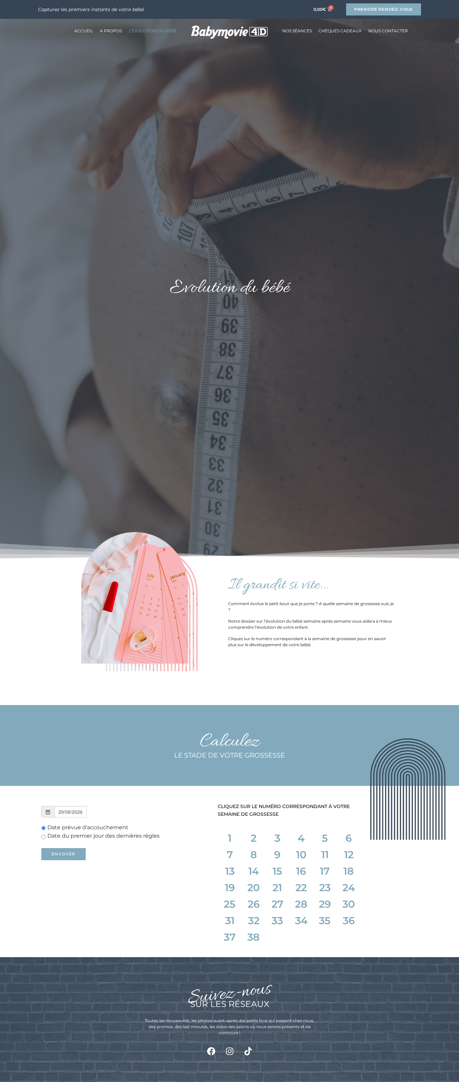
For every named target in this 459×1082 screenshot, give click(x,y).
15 (277, 871)
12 (348, 854)
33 (277, 920)
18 (348, 871)
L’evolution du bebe (153, 30)
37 (230, 937)
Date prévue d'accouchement (87, 827)
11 (325, 854)
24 (348, 887)
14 (253, 871)
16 (301, 871)
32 (253, 920)
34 (301, 920)
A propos (111, 30)
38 (253, 937)
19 (230, 887)
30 (348, 904)
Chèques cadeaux (340, 30)
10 (301, 854)
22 (301, 887)
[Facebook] (211, 1051)
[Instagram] (229, 1051)
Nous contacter (388, 30)
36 (349, 920)
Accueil (83, 30)
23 (325, 887)
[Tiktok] (248, 1051)
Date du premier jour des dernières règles (103, 836)
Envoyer (63, 854)
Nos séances (297, 30)
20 (253, 887)
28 (301, 904)
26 (254, 904)
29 (325, 904)
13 (230, 871)
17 (325, 871)
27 (277, 904)
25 (230, 904)
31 (230, 920)
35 (325, 920)
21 (277, 887)
